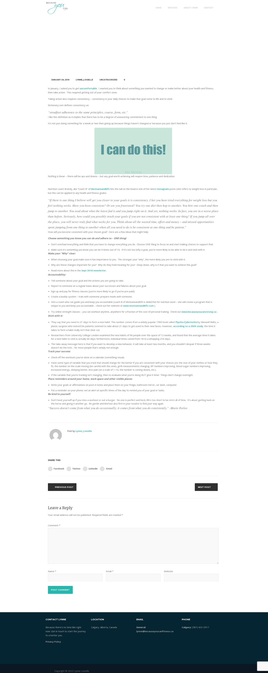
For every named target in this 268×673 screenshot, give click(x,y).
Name (52, 571)
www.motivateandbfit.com (138, 305)
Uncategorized (108, 80)
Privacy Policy (53, 641)
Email (109, 468)
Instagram (163, 188)
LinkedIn (93, 468)
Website (168, 571)
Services (172, 8)
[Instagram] (219, 669)
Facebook (59, 468)
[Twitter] (210, 669)
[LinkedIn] (214, 669)
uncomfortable (88, 88)
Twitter (76, 468)
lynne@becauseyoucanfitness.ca (154, 631)
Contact (208, 8)
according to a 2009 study (188, 326)
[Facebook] (205, 669)
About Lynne (191, 8)
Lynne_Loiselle (84, 80)
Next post (204, 487)
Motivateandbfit (100, 188)
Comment (54, 525)
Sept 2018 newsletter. (93, 270)
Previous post (64, 487)
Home (159, 8)
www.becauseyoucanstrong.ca (198, 311)
